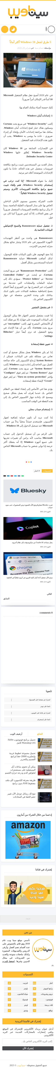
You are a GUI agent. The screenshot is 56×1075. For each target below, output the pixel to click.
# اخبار (37, 471)
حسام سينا (39, 48)
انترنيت (25, 983)
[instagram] (28, 1070)
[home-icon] (51, 29)
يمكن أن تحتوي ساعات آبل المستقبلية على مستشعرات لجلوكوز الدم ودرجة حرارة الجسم (20, 770)
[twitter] (39, 1070)
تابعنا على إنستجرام (43, 719)
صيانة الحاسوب (22, 994)
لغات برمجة (49, 1005)
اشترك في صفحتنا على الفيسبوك (39, 700)
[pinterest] (12, 1070)
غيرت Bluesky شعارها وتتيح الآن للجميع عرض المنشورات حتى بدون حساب (29, 506)
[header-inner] (28, 12)
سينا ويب (21, 1065)
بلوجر (26, 988)
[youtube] (34, 1070)
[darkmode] (13, 29)
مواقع (51, 1010)
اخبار (51, 983)
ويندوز (26, 1010)
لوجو (26, 1005)
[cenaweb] (9, 1065)
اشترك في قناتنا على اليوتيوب (40, 713)
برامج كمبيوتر (48, 988)
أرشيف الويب (16, 734)
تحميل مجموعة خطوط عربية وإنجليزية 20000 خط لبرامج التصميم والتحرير (22, 756)
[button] (46, 29)
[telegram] (18, 1070)
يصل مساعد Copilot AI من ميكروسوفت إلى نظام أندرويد (32, 542)
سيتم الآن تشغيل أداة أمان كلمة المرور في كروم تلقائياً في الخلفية (30, 578)
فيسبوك (25, 999)
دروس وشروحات (47, 994)
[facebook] (44, 1070)
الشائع (40, 734)
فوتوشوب (49, 999)
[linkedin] (23, 1070)
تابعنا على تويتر (45, 706)
